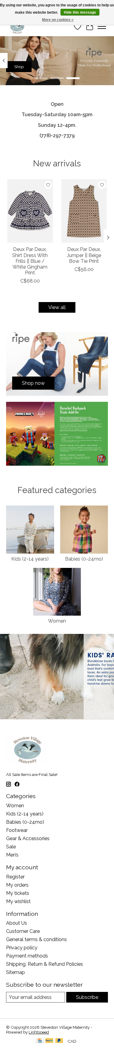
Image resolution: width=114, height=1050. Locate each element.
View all (57, 307)
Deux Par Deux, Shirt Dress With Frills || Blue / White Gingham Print (30, 261)
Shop (19, 66)
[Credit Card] (39, 1041)
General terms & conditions (36, 939)
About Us (16, 923)
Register (15, 877)
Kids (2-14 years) (30, 559)
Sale (11, 847)
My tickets (17, 893)
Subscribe (87, 997)
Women (57, 621)
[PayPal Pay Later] (59, 1041)
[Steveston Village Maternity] (17, 26)
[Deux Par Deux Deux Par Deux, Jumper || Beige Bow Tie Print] (84, 211)
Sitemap (15, 972)
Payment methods (27, 956)
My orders (17, 885)
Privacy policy (21, 948)
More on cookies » (58, 20)
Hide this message (80, 12)
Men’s (12, 855)
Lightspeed (39, 1032)
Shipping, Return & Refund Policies (44, 964)
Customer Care (23, 931)
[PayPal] (49, 1041)
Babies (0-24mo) (84, 559)
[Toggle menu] (102, 26)
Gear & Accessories (28, 838)
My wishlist (18, 901)
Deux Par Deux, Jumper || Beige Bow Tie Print (84, 255)
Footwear (17, 830)
